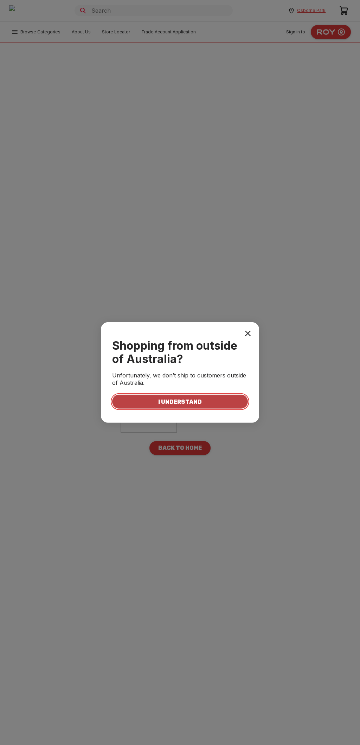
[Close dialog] (247, 333)
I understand (180, 401)
